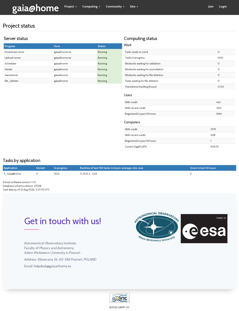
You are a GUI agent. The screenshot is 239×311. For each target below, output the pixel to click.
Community (114, 6)
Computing (90, 6)
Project (69, 6)
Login (223, 6)
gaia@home (35, 6)
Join (210, 6)
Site (133, 6)
